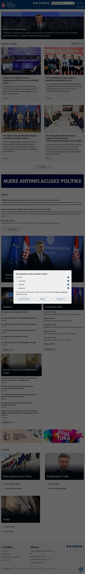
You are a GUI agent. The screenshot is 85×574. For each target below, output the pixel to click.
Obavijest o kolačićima (60, 292)
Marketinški (22, 288)
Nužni (20, 277)
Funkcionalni (22, 281)
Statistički (21, 284)
